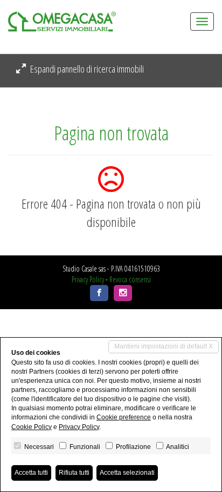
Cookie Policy (31, 427)
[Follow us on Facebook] (99, 293)
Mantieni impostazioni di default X (163, 346)
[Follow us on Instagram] (123, 293)
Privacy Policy (88, 279)
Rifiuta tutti (74, 472)
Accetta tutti (31, 472)
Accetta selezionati (127, 472)
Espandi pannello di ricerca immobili (86, 68)
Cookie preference (123, 417)
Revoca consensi (130, 279)
